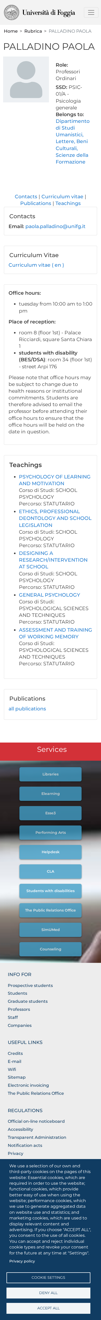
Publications (35, 203)
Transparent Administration (37, 1137)
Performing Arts (50, 832)
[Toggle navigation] (91, 12)
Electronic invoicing (28, 1085)
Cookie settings (48, 1277)
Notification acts (25, 1145)
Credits (15, 1053)
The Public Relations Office (50, 910)
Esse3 (50, 813)
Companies (20, 1025)
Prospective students (30, 985)
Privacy (15, 1153)
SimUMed (50, 929)
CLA (50, 871)
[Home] (48, 12)
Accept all (48, 1308)
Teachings (68, 203)
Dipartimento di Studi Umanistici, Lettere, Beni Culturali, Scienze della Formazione (73, 141)
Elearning (50, 793)
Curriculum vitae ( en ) (36, 265)
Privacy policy (22, 1261)
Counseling (50, 949)
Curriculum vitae (62, 197)
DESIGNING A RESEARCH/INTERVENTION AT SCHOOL (53, 560)
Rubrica (33, 31)
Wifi (12, 1069)
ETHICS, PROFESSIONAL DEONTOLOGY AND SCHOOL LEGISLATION (55, 518)
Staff (13, 1017)
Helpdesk (51, 852)
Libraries (50, 774)
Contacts (26, 197)
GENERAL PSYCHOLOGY (49, 595)
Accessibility (20, 1129)
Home (11, 31)
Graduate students (28, 1001)
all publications (27, 709)
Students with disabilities (50, 890)
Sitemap (17, 1077)
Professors (19, 1009)
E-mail (14, 1061)
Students (17, 993)
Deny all (48, 1293)
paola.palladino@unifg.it (55, 226)
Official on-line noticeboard (36, 1121)
